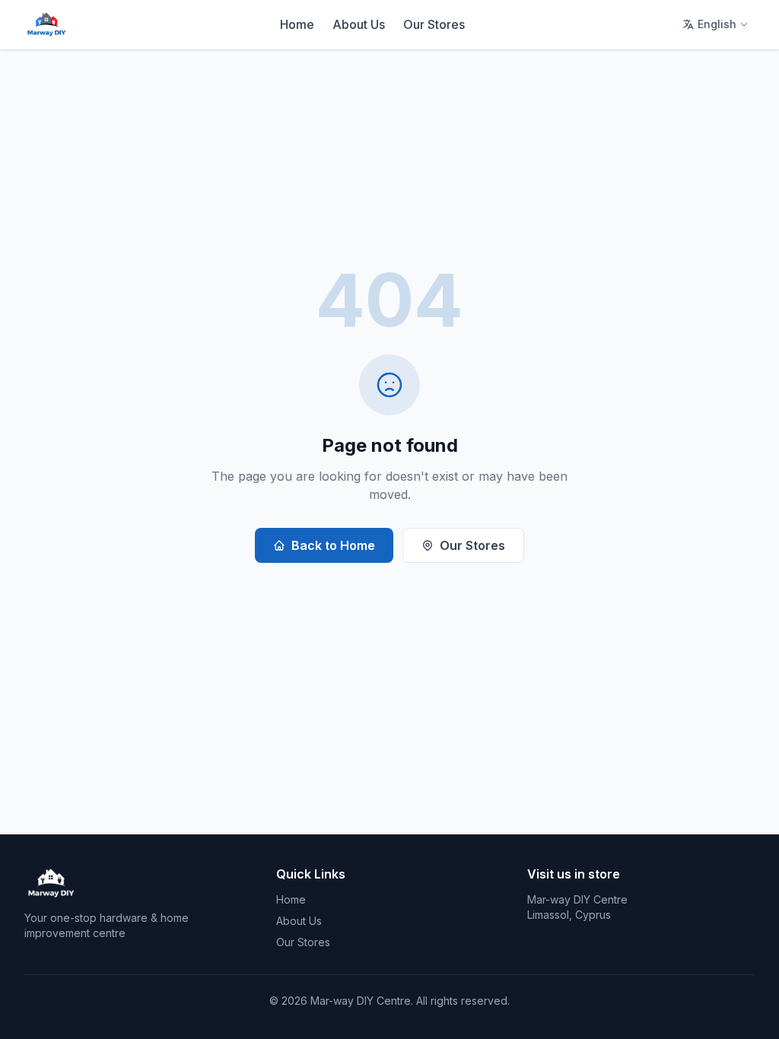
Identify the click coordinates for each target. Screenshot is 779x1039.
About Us (358, 24)
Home (297, 24)
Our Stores (434, 24)
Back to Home (333, 545)
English (717, 23)
